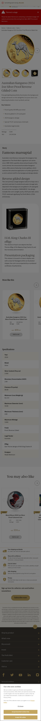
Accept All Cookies (20, 717)
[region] (20, 702)
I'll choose (20, 706)
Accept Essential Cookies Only (20, 711)
